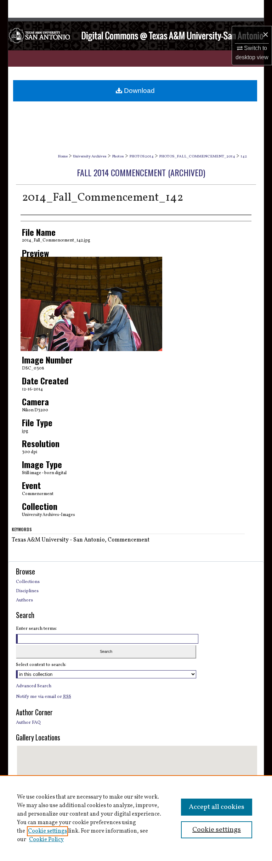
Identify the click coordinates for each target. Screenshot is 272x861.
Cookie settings (47, 831)
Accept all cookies (216, 807)
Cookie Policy (46, 840)
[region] (136, 818)
